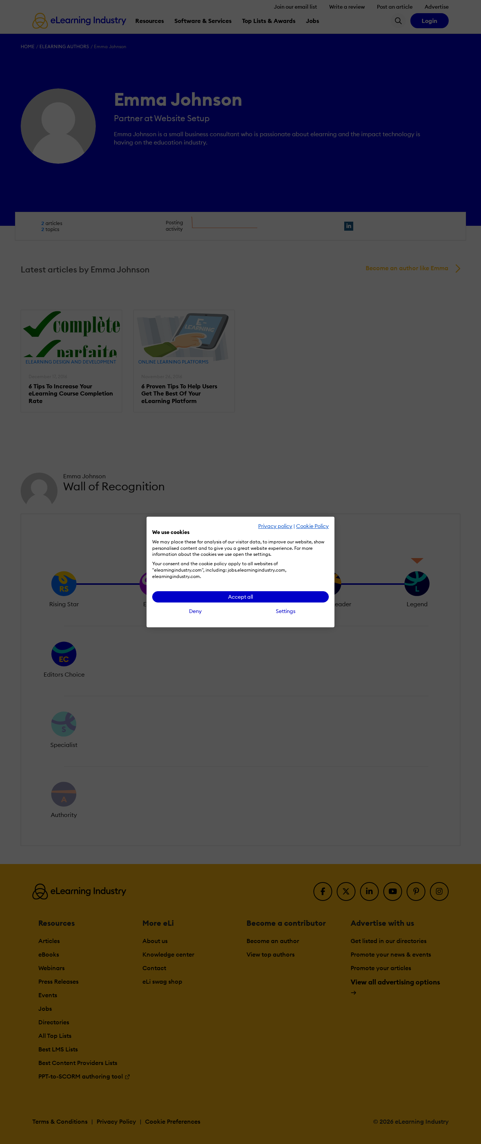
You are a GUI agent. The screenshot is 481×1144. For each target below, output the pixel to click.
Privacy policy (275, 526)
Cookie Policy (312, 526)
